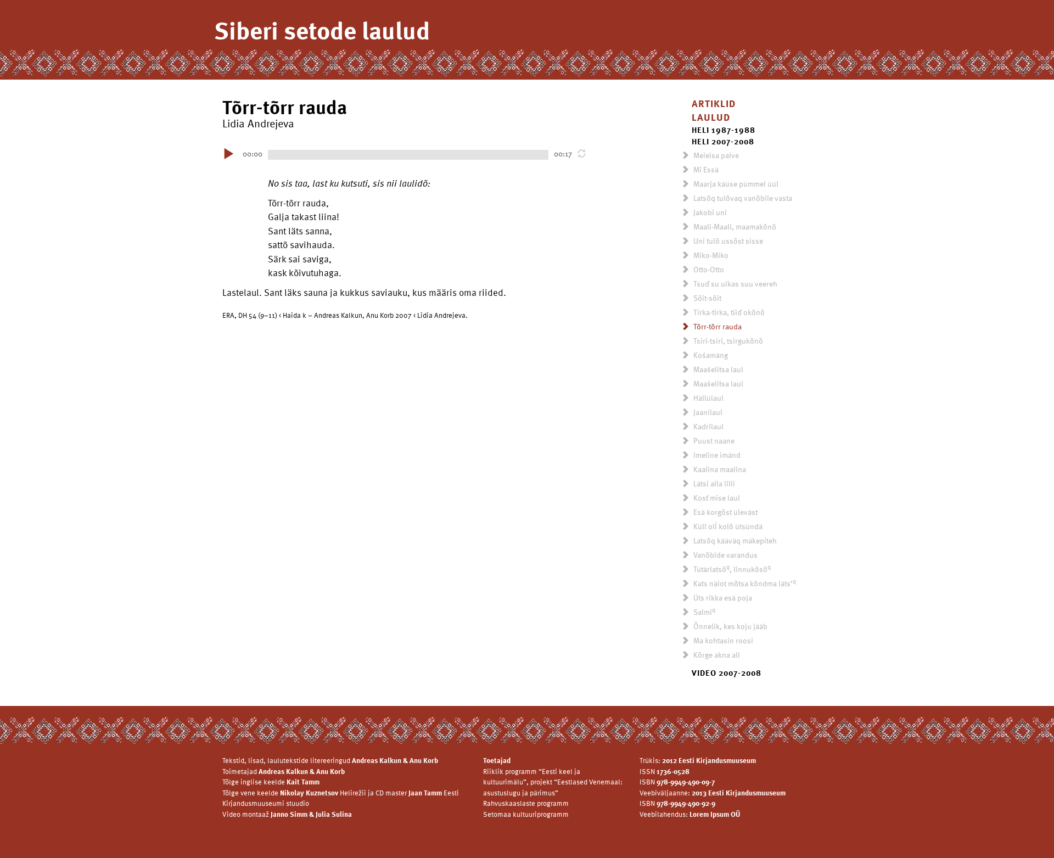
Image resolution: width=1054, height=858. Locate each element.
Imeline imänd (716, 455)
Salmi (703, 612)
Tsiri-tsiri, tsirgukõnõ (727, 340)
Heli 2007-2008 (723, 141)
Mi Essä (705, 169)
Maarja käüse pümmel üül (735, 183)
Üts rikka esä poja (722, 597)
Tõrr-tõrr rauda (717, 326)
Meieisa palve (715, 155)
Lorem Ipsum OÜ (714, 814)
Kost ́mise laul (716, 497)
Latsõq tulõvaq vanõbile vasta (742, 198)
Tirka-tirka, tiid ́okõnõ (728, 312)
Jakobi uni (709, 212)
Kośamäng (710, 355)
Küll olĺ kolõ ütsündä (727, 526)
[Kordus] (583, 154)
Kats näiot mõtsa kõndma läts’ (744, 583)
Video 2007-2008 (726, 672)
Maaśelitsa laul (717, 369)
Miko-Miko (710, 255)
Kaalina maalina (719, 469)
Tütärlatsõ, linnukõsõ (731, 569)
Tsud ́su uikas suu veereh (734, 283)
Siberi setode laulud (322, 30)
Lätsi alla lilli (713, 483)
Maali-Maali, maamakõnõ (734, 226)
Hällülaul (708, 397)
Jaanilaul (707, 412)
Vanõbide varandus (725, 554)
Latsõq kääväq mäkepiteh (734, 540)
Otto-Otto (708, 269)
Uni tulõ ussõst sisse (727, 240)
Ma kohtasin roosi (722, 640)
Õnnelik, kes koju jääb (729, 626)
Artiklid (714, 103)
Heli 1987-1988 (723, 130)
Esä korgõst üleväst (725, 512)
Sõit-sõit (706, 298)
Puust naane (713, 440)
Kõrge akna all (716, 654)
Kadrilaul (708, 426)
